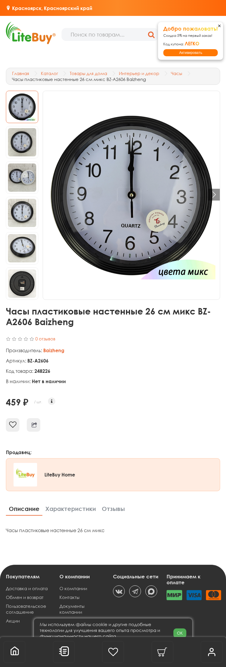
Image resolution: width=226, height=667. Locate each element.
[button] (214, 195)
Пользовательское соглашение (26, 609)
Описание (24, 508)
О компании (73, 588)
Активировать (190, 53)
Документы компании (71, 609)
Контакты (69, 597)
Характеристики (70, 508)
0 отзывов (45, 339)
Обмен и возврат (25, 597)
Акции (13, 621)
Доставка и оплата (27, 588)
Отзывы (113, 508)
